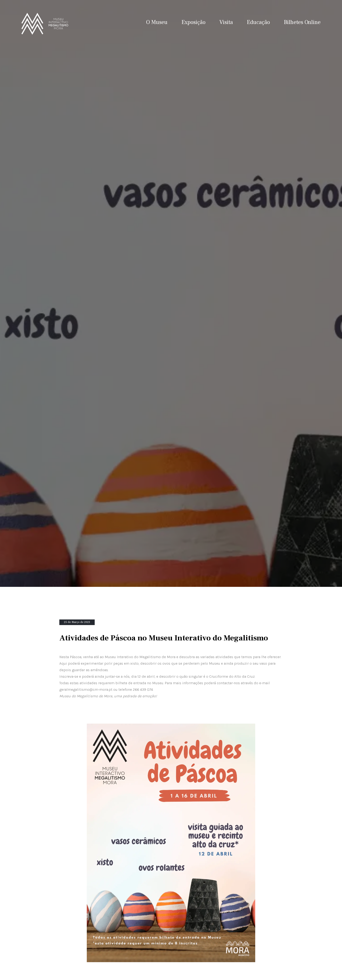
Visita (226, 22)
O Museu (157, 22)
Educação (258, 22)
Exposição (193, 22)
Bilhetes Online (302, 22)
